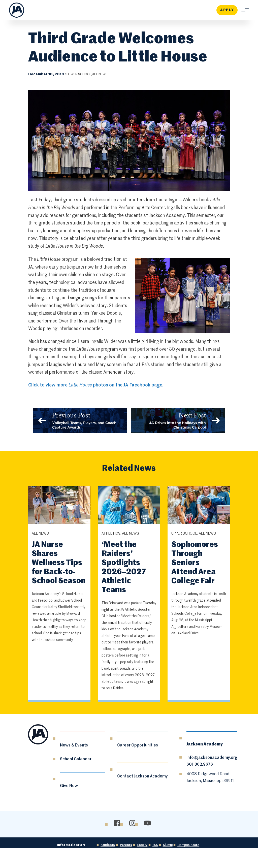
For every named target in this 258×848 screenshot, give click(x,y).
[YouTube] (147, 823)
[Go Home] (16, 10)
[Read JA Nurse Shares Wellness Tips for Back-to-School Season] (59, 506)
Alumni (168, 845)
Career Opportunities (137, 745)
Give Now (69, 786)
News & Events (74, 745)
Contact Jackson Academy (142, 776)
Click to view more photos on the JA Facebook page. (96, 385)
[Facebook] (117, 823)
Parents (126, 845)
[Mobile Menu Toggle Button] (243, 10)
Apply (227, 10)
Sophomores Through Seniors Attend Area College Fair (194, 563)
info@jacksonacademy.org (211, 758)
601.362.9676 (199, 765)
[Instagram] (132, 823)
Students (108, 845)
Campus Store (188, 845)
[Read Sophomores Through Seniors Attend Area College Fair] (199, 506)
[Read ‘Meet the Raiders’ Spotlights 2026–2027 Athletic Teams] (129, 506)
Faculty (142, 845)
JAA (155, 845)
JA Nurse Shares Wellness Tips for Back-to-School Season (58, 563)
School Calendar (75, 759)
